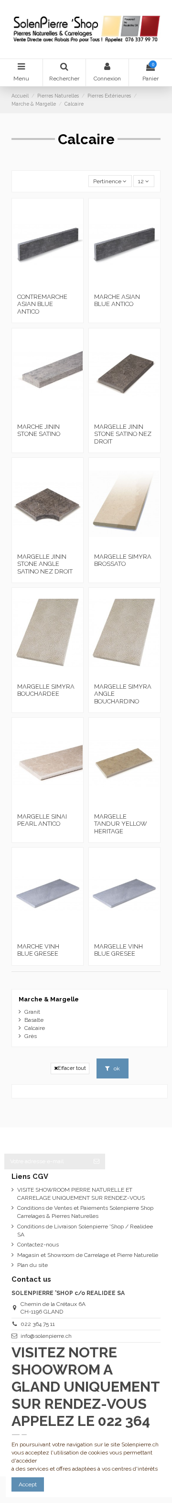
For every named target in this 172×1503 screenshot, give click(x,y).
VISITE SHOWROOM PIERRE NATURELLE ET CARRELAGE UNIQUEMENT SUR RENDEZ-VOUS (81, 1194)
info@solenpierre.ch (46, 1336)
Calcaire (34, 1028)
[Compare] (48, 286)
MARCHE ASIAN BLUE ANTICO (117, 300)
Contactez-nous (38, 1244)
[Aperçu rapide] (58, 286)
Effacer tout (72, 1068)
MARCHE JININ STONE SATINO (38, 430)
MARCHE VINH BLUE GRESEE (38, 950)
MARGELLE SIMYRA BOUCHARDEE (46, 690)
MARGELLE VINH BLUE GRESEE (118, 950)
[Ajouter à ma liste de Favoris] (36, 286)
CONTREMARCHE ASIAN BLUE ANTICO (42, 304)
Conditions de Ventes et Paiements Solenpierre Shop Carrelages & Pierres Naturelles (85, 1212)
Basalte (33, 1020)
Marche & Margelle (49, 999)
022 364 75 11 (38, 1324)
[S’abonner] (96, 1161)
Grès (30, 1036)
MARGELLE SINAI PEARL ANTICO (42, 820)
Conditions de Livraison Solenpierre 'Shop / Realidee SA (85, 1230)
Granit (32, 1012)
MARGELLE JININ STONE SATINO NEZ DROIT (122, 434)
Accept (28, 1484)
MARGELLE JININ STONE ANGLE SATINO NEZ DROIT (45, 564)
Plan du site (32, 1265)
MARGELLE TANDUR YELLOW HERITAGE (120, 824)
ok (116, 1068)
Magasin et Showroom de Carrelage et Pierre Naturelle (87, 1255)
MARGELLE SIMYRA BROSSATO (122, 560)
